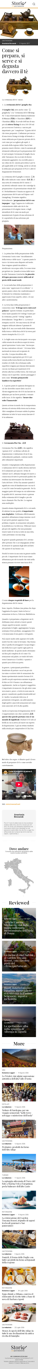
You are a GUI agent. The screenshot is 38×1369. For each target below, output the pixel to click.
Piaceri (6, 982)
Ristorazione (9, 949)
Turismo (7, 1020)
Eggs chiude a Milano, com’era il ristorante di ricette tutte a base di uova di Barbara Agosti (18, 1296)
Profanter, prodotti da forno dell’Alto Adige (15, 1148)
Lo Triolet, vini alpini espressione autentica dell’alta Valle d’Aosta (18, 1077)
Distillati (5, 1104)
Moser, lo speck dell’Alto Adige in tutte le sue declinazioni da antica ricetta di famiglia (18, 1333)
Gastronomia (7, 41)
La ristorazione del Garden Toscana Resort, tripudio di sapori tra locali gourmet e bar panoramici (18, 1222)
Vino (5, 916)
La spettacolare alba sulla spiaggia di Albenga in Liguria (16, 1029)
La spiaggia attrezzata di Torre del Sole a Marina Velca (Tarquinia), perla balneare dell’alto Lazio (18, 1184)
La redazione (8, 1023)
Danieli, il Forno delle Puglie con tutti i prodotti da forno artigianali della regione (18, 1260)
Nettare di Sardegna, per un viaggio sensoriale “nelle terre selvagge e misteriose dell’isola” (17, 1113)
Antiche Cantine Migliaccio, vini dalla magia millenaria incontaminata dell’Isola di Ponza (18, 928)
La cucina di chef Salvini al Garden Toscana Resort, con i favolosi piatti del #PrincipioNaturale (18, 960)
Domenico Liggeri (10, 919)
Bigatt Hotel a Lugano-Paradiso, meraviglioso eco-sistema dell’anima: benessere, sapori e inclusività (18, 993)
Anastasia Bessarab (9, 43)
